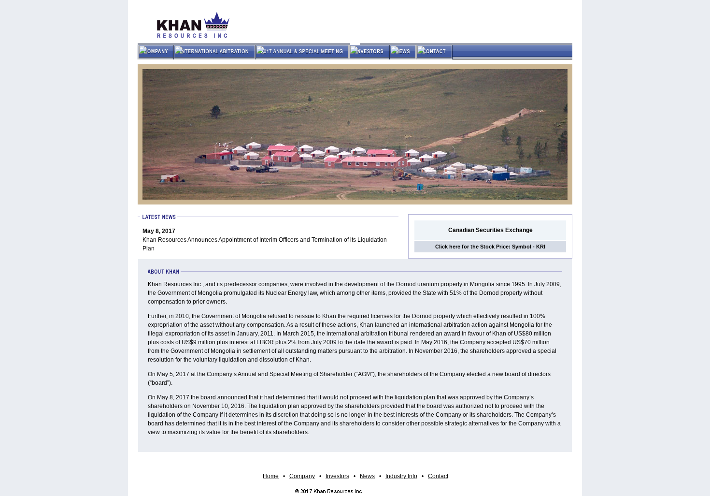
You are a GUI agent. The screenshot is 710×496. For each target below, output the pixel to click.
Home (271, 476)
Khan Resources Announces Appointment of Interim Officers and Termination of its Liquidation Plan (264, 240)
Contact (438, 476)
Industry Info (401, 476)
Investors (337, 476)
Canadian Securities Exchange (490, 230)
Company (302, 476)
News (367, 476)
